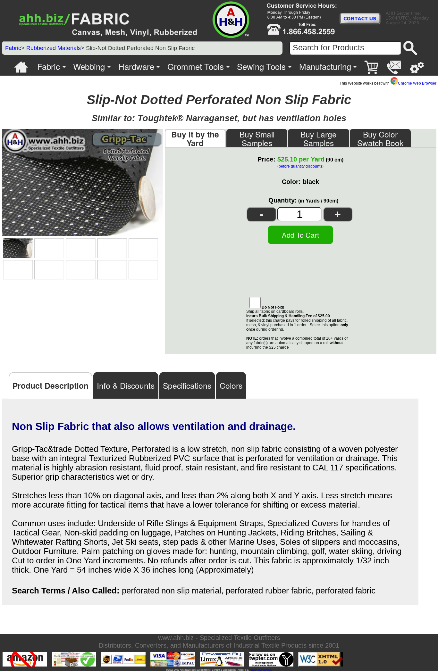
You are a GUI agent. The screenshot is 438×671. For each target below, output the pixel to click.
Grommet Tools (195, 66)
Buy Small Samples (257, 138)
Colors (231, 385)
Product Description (50, 385)
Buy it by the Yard (195, 138)
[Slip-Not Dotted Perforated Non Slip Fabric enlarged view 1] (18, 248)
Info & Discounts (126, 385)
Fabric (13, 48)
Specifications (187, 385)
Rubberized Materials (53, 48)
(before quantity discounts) (300, 166)
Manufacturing (325, 66)
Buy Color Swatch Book (380, 138)
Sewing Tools (261, 66)
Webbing (89, 66)
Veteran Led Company (260, 670)
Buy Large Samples (318, 138)
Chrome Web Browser (417, 83)
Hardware (136, 66)
